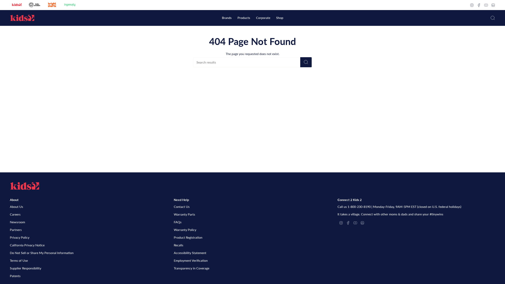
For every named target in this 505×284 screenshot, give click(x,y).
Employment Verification (191, 260)
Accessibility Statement (190, 253)
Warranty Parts (184, 214)
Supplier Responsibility (25, 268)
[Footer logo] (24, 186)
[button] (227, 18)
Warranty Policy (185, 230)
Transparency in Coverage (191, 268)
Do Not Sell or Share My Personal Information (42, 253)
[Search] (306, 62)
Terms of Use (19, 260)
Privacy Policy (19, 237)
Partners (16, 230)
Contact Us (182, 206)
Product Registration (188, 237)
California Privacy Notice (27, 245)
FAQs (177, 222)
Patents (15, 276)
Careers (15, 214)
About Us (16, 206)
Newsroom (17, 222)
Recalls (178, 245)
